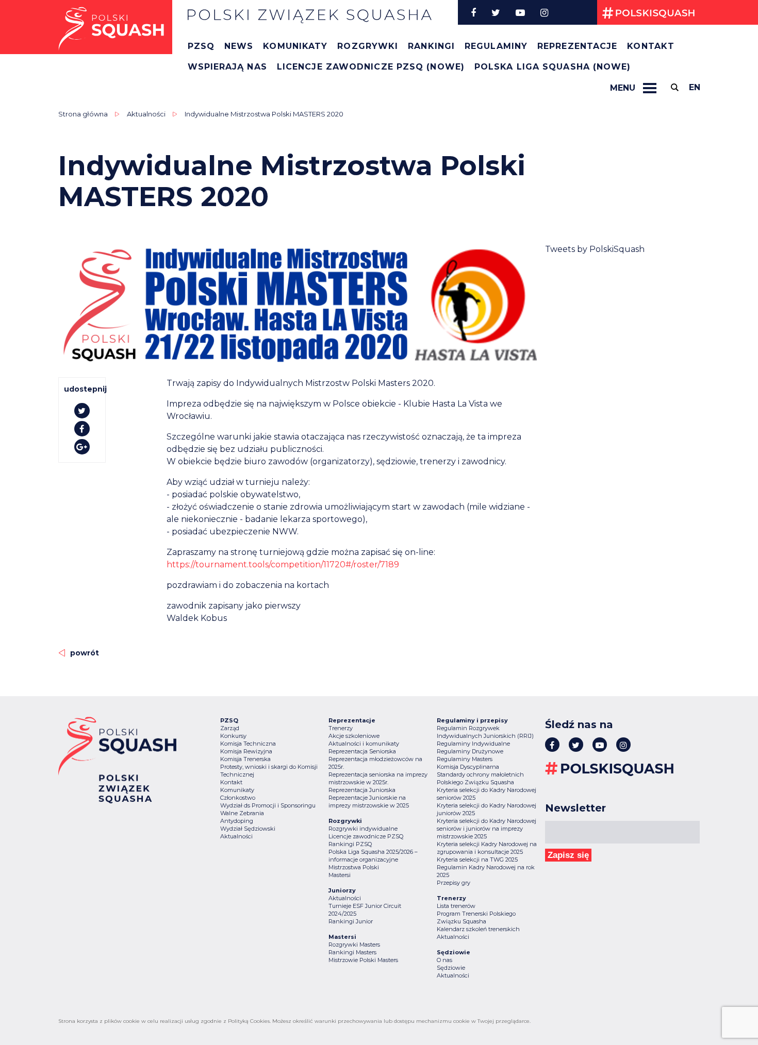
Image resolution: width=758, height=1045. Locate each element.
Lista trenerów (456, 905)
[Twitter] (496, 12)
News (238, 46)
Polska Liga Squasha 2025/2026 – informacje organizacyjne (373, 855)
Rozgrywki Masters (354, 944)
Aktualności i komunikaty (363, 743)
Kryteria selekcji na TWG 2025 (477, 859)
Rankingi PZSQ (350, 844)
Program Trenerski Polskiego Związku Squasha (476, 917)
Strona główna (83, 114)
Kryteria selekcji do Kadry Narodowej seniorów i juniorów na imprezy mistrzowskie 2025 (486, 828)
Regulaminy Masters (464, 759)
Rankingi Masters (352, 952)
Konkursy (233, 735)
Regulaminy (496, 46)
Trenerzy (340, 728)
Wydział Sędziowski (247, 828)
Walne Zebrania (242, 813)
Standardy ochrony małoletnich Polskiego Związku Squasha (480, 778)
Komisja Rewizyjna (246, 751)
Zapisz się (568, 855)
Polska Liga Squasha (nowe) (552, 67)
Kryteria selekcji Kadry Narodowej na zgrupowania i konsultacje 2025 (487, 847)
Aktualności (146, 114)
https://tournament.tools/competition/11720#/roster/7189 (283, 564)
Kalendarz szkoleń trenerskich (478, 929)
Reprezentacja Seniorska (362, 751)
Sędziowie (451, 967)
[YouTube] (520, 12)
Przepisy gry (453, 882)
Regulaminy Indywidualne (473, 743)
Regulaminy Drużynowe (470, 751)
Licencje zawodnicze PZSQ (365, 836)
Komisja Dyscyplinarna (468, 766)
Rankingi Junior (350, 921)
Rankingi (431, 46)
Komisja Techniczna (248, 743)
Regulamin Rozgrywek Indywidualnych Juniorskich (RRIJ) (485, 731)
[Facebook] (473, 12)
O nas (444, 960)
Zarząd (229, 728)
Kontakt (650, 46)
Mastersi (339, 875)
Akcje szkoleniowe (354, 735)
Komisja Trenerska (245, 759)
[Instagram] (544, 12)
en (694, 87)
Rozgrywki (367, 46)
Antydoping (236, 820)
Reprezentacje (577, 46)
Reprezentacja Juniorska (362, 790)
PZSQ (201, 46)
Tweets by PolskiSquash (595, 249)
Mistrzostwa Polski (353, 867)
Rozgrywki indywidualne (363, 828)
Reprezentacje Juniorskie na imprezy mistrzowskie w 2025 (368, 801)
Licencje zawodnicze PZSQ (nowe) (371, 67)
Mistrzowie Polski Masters (363, 960)
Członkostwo (237, 797)
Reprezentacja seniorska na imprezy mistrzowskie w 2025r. (377, 778)
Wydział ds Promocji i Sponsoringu (268, 805)
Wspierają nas (227, 67)
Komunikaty (295, 46)
